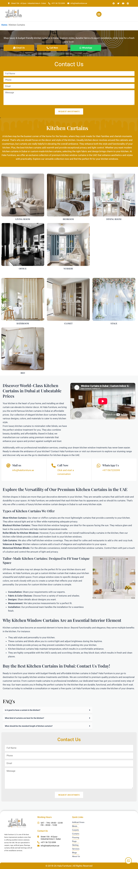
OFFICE (23, 268)
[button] (99, 14)
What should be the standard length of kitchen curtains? (29, 726)
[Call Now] (53, 465)
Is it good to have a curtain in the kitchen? (22, 710)
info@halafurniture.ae (23, 470)
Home (4, 25)
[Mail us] (8, 465)
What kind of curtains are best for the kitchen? (24, 718)
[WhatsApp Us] (98, 465)
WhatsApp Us (110, 465)
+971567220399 (111, 470)
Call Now (62, 465)
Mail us (16, 465)
